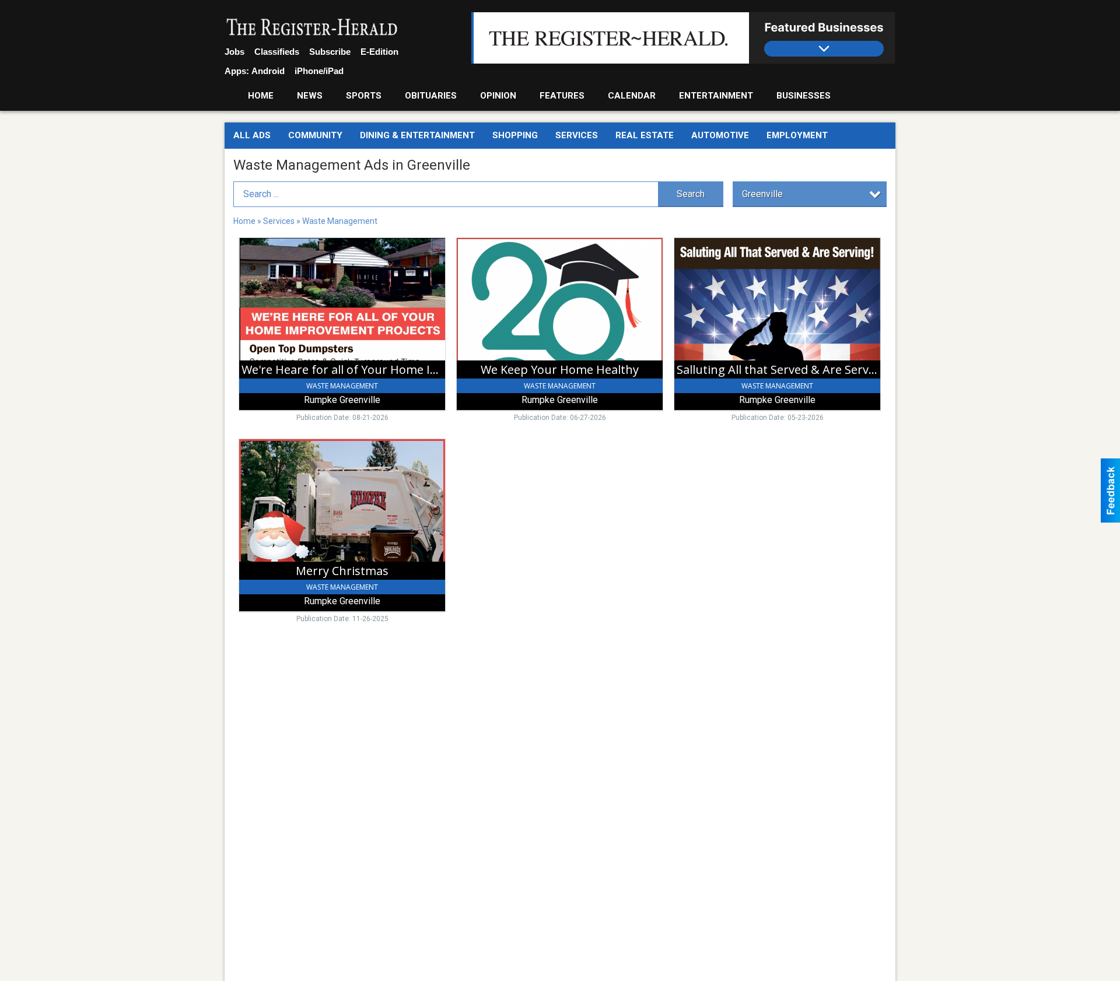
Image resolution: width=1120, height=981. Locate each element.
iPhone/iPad (319, 71)
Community (315, 135)
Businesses (803, 95)
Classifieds (276, 52)
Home (261, 95)
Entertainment (716, 95)
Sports (364, 95)
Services (576, 135)
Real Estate (644, 135)
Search (691, 193)
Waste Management (339, 221)
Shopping (515, 135)
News (310, 95)
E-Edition (379, 52)
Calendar (632, 95)
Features (562, 95)
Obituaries (431, 95)
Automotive (720, 135)
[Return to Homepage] (312, 28)
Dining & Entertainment (417, 135)
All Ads (252, 135)
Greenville (762, 193)
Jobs (234, 52)
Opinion (498, 95)
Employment (797, 135)
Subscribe (330, 52)
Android (268, 71)
